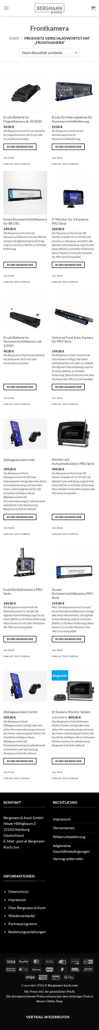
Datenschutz (18, 891)
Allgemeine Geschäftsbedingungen (71, 848)
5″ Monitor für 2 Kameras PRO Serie (70, 221)
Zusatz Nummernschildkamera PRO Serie (72, 593)
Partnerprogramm (22, 923)
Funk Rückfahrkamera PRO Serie (22, 592)
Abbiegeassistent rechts (20, 712)
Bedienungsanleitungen (27, 931)
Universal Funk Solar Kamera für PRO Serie (72, 339)
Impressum (62, 819)
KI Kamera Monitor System (71, 712)
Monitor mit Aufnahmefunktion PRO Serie (73, 462)
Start (14, 38)
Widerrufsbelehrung (69, 836)
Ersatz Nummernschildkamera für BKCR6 (25, 221)
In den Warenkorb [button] (20, 146)
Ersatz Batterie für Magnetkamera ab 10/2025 (22, 119)
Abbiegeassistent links (19, 460)
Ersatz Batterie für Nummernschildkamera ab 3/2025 (22, 341)
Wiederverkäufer (21, 915)
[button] (6, 8)
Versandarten (64, 828)
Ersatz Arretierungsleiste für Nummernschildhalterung (72, 119)
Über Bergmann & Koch (27, 907)
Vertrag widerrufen (68, 858)
